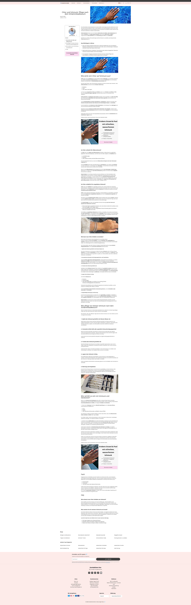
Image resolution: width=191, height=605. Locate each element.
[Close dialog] (107, 289)
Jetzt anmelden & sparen (95, 309)
